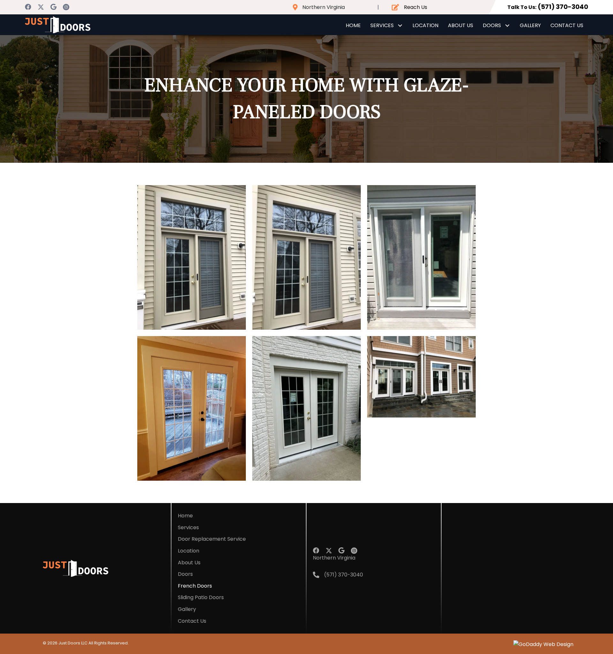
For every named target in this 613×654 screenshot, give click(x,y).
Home (185, 515)
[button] (28, 7)
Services (188, 527)
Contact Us (192, 621)
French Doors (195, 586)
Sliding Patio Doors (201, 597)
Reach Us (415, 7)
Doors (185, 574)
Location (188, 550)
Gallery (187, 609)
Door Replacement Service (212, 539)
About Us (189, 562)
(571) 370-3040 (563, 6)
